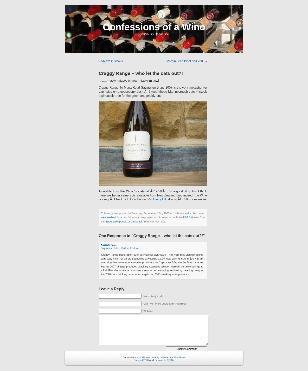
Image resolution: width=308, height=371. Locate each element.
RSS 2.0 (188, 217)
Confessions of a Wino (154, 27)
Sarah (105, 245)
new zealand (108, 217)
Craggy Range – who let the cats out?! (141, 73)
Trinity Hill (160, 199)
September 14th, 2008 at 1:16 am (120, 248)
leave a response (116, 221)
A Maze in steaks (112, 61)
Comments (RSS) (163, 360)
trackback (137, 221)
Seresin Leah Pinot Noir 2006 (185, 61)
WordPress (179, 357)
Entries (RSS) (141, 360)
